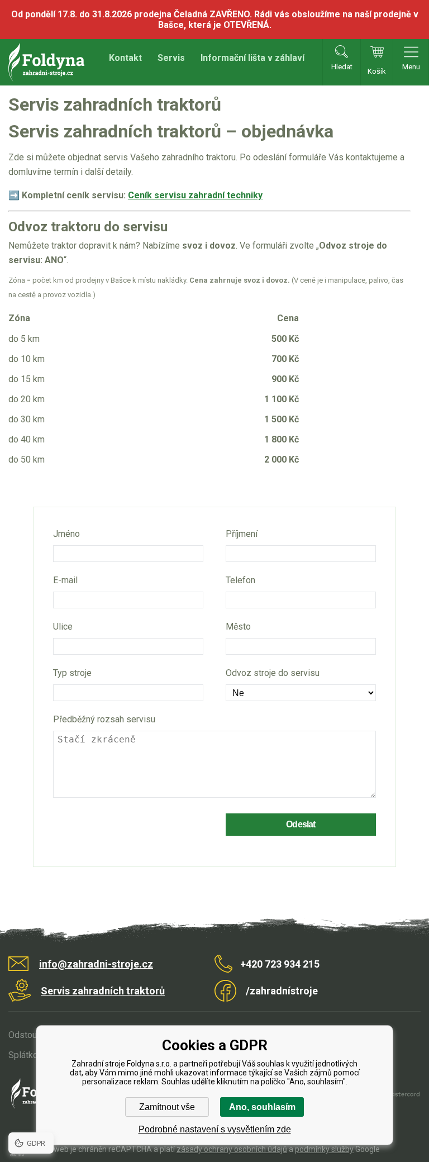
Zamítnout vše (167, 1107)
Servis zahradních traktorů (103, 991)
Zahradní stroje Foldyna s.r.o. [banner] (46, 62)
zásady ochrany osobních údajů (232, 1149)
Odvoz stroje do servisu (273, 673)
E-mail (65, 580)
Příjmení (242, 533)
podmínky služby (324, 1149)
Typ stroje (72, 673)
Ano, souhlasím (262, 1107)
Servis (171, 58)
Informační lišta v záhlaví (252, 58)
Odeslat (300, 824)
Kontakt (125, 58)
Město (238, 626)
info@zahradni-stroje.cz (96, 964)
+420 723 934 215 (280, 964)
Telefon (240, 580)
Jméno (66, 533)
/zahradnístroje (282, 991)
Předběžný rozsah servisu (104, 719)
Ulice (63, 626)
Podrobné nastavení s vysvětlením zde (215, 1129)
